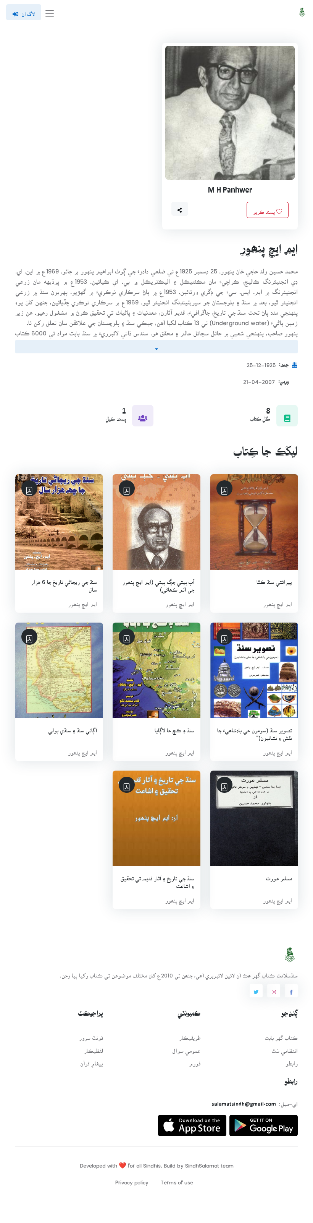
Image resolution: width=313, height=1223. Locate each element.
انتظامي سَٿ (284, 1048)
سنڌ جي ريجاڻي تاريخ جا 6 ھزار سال (64, 583)
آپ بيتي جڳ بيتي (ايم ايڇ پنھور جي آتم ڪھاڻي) (158, 583)
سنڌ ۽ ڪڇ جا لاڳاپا (174, 728)
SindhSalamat (202, 1163)
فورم (194, 1061)
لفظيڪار (93, 1048)
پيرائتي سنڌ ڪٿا (274, 579)
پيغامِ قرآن (91, 1061)
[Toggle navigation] (49, 12)
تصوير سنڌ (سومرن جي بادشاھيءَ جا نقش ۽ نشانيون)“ (254, 731)
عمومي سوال (186, 1048)
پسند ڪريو (264, 209)
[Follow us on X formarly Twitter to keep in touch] (256, 991)
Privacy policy (131, 1180)
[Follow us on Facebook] (291, 991)
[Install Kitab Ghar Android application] (263, 1122)
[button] (179, 209)
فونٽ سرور (91, 1035)
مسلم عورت (279, 876)
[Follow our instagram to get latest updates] (273, 991)
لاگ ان (28, 11)
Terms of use (177, 1180)
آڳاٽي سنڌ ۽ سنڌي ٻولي (72, 728)
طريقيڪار (189, 1035)
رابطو (292, 1061)
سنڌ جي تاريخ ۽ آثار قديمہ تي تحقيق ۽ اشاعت (157, 879)
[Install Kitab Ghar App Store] (192, 1122)
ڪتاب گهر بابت (281, 1035)
